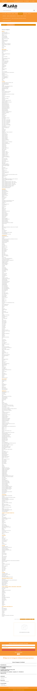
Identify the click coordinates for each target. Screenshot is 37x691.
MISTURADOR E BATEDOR (5, 337)
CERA (2, 516)
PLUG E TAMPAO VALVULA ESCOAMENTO (7, 444)
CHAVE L (3, 272)
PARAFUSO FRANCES (4, 215)
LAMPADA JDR (4, 144)
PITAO (3, 224)
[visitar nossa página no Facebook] (17, 654)
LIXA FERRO (3, 326)
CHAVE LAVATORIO (4, 273)
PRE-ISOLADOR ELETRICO (5, 161)
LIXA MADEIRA (4, 327)
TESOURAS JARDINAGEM (5, 510)
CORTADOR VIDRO (4, 283)
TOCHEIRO (3, 78)
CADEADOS (3, 198)
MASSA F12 (3, 552)
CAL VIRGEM (3, 515)
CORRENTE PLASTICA (5, 59)
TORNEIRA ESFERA (4, 472)
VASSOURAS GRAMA (4, 511)
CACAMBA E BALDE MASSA (5, 259)
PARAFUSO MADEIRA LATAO (5, 219)
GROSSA (3, 314)
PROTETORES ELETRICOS (5, 163)
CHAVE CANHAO (4, 268)
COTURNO (3, 612)
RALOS (3, 450)
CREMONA (3, 591)
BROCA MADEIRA (4, 250)
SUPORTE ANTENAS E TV (5, 172)
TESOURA (3, 370)
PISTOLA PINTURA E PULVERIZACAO (6, 347)
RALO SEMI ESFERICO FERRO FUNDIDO (7, 449)
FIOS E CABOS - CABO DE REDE (6, 120)
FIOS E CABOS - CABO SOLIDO (6, 124)
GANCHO (3, 205)
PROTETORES (3, 559)
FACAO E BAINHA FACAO (5, 304)
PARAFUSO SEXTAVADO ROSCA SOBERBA (7, 222)
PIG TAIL (3, 386)
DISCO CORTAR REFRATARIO (5, 288)
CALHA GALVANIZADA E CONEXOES (7, 410)
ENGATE (3, 428)
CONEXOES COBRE (4, 415)
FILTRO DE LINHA (4, 115)
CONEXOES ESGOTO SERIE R (5, 419)
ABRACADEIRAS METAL (5, 193)
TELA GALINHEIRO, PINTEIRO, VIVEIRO (7, 232)
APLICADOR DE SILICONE (5, 240)
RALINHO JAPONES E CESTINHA (6, 447)
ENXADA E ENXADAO (5, 297)
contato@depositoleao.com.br (19, 1)
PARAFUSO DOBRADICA (5, 213)
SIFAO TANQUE (4, 462)
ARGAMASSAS (4, 579)
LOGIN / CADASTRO (4, 1)
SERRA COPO (3, 362)
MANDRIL (3, 332)
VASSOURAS (3, 534)
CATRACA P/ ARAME (4, 264)
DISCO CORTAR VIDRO (10, 24)
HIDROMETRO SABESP (5, 433)
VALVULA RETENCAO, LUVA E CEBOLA (7, 491)
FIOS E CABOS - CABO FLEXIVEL (6, 121)
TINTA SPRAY (3, 570)
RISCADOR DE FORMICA (5, 359)
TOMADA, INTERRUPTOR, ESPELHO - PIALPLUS (8, 185)
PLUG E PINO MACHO (5, 159)
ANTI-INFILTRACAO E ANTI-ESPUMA (6, 396)
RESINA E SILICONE (4, 561)
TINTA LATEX (3, 569)
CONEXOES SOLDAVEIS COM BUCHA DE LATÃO (8, 423)
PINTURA (3, 545)
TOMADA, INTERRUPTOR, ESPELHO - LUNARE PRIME (9, 184)
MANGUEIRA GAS (4, 384)
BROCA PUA (3, 252)
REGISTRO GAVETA (4, 453)
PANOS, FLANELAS (4, 525)
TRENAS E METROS (4, 374)
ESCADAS (3, 298)
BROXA (3, 256)
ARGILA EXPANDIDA (4, 397)
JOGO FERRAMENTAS (5, 316)
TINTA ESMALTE (4, 568)
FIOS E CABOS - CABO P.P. (5, 123)
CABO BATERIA (4, 257)
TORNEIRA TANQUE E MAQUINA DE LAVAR (7, 475)
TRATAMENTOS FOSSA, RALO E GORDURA (7, 476)
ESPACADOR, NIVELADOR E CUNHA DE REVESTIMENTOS (9, 580)
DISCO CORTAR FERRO (5, 285)
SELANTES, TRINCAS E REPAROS (6, 44)
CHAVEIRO (3, 54)
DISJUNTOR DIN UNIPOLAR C (6, 108)
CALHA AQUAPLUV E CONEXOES (6, 409)
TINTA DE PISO (4, 566)
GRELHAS (3, 431)
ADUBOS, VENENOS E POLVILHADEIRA (7, 495)
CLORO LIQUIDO (4, 517)
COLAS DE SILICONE (4, 56)
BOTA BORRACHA (4, 608)
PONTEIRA (3, 73)
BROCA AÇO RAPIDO (4, 247)
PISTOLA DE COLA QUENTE (5, 346)
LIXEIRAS (3, 521)
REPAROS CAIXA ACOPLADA (5, 456)
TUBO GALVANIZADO (5, 480)
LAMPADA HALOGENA (5, 142)
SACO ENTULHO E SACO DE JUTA (6, 530)
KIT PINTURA (3, 551)
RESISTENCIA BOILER (4, 168)
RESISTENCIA (3, 167)
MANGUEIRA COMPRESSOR (5, 333)
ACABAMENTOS (4, 392)
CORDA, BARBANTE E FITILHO (6, 58)
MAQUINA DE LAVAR (4, 440)
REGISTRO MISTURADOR (5, 454)
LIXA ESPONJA (4, 325)
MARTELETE (3, 335)
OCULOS (3, 616)
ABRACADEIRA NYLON (5, 50)
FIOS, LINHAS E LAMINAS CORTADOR (7, 502)
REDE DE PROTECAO (4, 74)
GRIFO (3, 313)
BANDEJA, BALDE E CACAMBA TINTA (7, 547)
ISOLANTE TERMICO (4, 41)
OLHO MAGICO (4, 599)
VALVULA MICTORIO (4, 490)
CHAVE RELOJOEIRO (4, 275)
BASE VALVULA (4, 399)
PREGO (3, 226)
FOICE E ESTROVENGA (5, 305)
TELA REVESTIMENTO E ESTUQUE (6, 234)
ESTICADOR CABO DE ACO (5, 204)
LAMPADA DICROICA (4, 138)
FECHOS (3, 593)
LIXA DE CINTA (4, 324)
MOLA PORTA (3, 598)
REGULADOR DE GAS (5, 388)
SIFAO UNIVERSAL (4, 463)
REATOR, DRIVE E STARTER (5, 165)
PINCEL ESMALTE (4, 557)
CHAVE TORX (3, 276)
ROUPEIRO (3, 529)
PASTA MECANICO (4, 342)
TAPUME (3, 45)
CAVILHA (3, 589)
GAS (2, 382)
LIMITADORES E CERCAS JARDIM (6, 505)
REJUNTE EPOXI (4, 584)
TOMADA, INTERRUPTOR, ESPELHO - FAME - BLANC (9, 181)
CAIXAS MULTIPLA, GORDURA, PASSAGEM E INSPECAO (9, 408)
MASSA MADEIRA (4, 553)
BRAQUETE (3, 90)
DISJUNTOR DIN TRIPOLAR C (5, 106)
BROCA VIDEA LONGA (5, 254)
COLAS (3, 55)
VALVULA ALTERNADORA (5, 485)
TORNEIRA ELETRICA (4, 471)
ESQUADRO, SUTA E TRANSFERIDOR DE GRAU (8, 302)
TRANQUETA (3, 604)
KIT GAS (3, 383)
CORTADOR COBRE (4, 279)
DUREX (3, 537)
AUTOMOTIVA (4, 51)
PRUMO (3, 353)
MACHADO (3, 331)
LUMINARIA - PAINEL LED (5, 152)
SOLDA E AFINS (4, 367)
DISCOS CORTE (4, 294)
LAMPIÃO (3, 64)
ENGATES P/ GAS (4, 380)
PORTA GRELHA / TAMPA (5, 445)
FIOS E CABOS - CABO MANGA (6, 122)
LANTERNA (3, 317)
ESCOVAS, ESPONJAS (4, 519)
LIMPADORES (3, 520)
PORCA (3, 225)
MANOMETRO (4, 385)
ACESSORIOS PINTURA (5, 546)
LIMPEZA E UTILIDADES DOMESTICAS (8, 512)
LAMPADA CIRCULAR (4, 136)
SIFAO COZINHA (4, 459)
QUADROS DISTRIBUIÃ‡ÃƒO (5, 164)
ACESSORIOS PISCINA (5, 573)
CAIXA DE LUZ (4, 93)
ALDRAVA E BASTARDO (5, 587)
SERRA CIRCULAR (4, 361)
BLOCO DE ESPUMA (4, 246)
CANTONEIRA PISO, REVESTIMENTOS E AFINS (8, 200)
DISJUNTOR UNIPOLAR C (5, 110)
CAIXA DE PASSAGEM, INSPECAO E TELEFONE (8, 94)
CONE (2, 57)
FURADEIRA (3, 308)
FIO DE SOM (3, 116)
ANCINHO (3, 496)
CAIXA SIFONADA (4, 406)
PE (2, 70)
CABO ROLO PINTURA (5, 548)
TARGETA (3, 602)
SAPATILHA (3, 229)
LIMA (2, 319)
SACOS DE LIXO (4, 531)
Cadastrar (19, 649)
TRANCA (3, 603)
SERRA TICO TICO (4, 365)
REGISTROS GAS (4, 387)
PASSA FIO (3, 341)
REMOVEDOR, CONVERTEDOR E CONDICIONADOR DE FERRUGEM (10, 560)
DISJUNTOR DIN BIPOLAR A (5, 103)
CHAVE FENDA (4, 270)
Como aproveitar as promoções (5, 681)
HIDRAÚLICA (29, 13)
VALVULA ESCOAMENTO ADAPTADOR (7, 486)
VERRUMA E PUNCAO (5, 377)
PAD (2, 555)
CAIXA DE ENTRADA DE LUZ (5, 92)
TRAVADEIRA (3, 373)
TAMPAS (3, 465)
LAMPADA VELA (4, 148)
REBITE (3, 228)
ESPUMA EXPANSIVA (4, 37)
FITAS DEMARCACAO (5, 62)
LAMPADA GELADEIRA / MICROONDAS (7, 141)
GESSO (3, 39)
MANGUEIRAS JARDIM (5, 439)
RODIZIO (3, 601)
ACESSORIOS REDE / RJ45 (5, 83)
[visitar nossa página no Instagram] (19, 654)
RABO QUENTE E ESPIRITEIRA (6, 354)
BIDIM (3, 400)
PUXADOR (3, 600)
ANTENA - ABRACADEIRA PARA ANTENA (7, 86)
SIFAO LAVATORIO (4, 460)
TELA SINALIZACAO (4, 76)
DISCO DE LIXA (4, 291)
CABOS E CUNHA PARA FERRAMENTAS (7, 258)
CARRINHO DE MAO (4, 262)
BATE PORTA (3, 588)
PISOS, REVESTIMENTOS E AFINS (7, 18)
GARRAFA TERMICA (4, 309)
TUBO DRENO (4, 479)
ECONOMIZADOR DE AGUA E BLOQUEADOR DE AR (9, 426)
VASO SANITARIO (4, 492)
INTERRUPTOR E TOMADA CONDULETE (7, 132)
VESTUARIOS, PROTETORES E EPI (7, 20)
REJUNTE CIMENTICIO (5, 583)
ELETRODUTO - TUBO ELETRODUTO (7, 111)
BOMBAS (3, 402)
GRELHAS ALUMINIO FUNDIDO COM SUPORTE (8, 432)
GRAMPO (3, 207)
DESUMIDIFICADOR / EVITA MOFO (6, 518)
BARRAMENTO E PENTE (5, 88)
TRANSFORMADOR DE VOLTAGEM (6, 186)
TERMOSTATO (4, 176)
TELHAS (3, 47)
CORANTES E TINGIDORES (5, 549)
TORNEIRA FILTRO (4, 473)
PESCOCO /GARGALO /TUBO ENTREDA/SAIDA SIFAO (9, 443)
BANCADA (3, 244)
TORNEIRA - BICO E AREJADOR (6, 468)
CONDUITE (3, 97)
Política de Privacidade (4, 677)
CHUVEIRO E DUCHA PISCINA (6, 412)
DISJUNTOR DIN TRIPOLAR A (5, 105)
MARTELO (3, 336)
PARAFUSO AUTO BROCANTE (6, 211)
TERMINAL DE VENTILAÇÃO (5, 467)
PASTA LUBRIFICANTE (5, 442)
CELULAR (3, 95)
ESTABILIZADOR (4, 113)
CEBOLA (3, 411)
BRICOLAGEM (9, 13)
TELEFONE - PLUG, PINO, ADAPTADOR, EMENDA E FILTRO (9, 174)
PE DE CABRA (3, 343)
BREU (2, 52)
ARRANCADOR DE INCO (5, 498)
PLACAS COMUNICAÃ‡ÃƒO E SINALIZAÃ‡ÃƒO (8, 72)
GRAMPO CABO (4, 208)
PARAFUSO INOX (4, 216)
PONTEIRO (3, 351)
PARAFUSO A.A (4, 210)
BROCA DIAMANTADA (5, 249)
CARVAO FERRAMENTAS (5, 263)
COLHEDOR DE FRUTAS (5, 500)
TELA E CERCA (4, 231)
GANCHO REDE (4, 206)
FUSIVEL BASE (4, 129)
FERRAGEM (16, 13)
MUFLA (3, 157)
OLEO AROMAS (4, 522)
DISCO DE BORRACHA (5, 290)
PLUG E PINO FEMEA (4, 158)
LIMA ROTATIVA (4, 320)
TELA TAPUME (4, 46)
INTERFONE (3, 131)
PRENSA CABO (4, 162)
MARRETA (3, 334)
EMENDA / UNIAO (4, 427)
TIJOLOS (3, 48)
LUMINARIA (3, 150)
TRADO (3, 372)
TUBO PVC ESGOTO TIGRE (5, 481)
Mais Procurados (23, 619)
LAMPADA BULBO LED (5, 134)
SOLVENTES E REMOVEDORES (6, 564)
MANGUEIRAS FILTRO (5, 438)
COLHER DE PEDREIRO (5, 277)
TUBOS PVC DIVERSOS (5, 484)
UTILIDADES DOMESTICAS (5, 532)
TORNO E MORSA (4, 371)
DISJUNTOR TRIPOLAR (5, 109)
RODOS (3, 528)
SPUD (2, 464)
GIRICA (3, 310)
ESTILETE (3, 303)
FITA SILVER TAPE (4, 541)
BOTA (2, 607)
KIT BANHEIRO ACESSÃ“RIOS (5, 435)
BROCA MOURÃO (4, 251)
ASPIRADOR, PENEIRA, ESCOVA (6, 574)
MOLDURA (3, 42)
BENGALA (3, 89)
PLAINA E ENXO (4, 348)
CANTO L (3, 199)
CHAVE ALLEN (4, 267)
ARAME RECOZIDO (4, 242)
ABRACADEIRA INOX (4, 190)
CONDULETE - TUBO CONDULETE (6, 100)
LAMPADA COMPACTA (5, 137)
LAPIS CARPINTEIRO (4, 318)
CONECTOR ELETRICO (5, 101)
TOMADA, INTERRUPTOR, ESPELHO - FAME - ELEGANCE (9, 182)
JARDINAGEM (4, 494)
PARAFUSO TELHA (4, 223)
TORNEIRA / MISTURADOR (5, 469)
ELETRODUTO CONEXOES (5, 112)
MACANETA (3, 596)
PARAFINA (3, 69)
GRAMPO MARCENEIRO (5, 312)
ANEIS (3, 395)
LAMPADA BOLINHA (4, 133)
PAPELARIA (4, 535)
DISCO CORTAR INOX (4, 286)
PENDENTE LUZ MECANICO (5, 344)
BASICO (5, 13)
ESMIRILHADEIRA (4, 300)
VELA (2, 79)
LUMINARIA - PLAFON (5, 153)
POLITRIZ (3, 350)
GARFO (3, 503)
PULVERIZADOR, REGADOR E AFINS (6, 507)
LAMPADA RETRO (4, 147)
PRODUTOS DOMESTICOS (5, 526)
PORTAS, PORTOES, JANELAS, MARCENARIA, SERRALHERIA (19, 18)
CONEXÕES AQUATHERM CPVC (6, 414)
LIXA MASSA (3, 328)
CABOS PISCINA (4, 575)
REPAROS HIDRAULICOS (5, 457)
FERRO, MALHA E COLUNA (5, 38)
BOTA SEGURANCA (4, 609)
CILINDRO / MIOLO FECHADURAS (6, 590)
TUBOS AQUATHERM (5, 483)
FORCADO (3, 306)
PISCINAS (3, 572)
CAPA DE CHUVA (4, 610)
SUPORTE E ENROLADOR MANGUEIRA (7, 509)
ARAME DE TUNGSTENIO (5, 241)
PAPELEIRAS (3, 441)
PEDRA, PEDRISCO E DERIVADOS (6, 43)
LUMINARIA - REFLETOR (5, 154)
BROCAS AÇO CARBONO (5, 255)
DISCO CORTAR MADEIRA (5, 287)
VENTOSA (3, 376)
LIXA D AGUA (3, 323)
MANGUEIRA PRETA (4, 437)
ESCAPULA (3, 203)
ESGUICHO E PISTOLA (5, 501)
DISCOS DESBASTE (4, 295)
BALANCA (3, 243)
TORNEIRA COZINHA (4, 470)
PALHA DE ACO (4, 524)
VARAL (3, 533)
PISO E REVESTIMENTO (5, 581)
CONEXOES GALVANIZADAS (5, 420)
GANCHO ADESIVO (4, 63)
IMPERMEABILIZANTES (5, 40)
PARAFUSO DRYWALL (5, 214)
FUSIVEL (3, 128)
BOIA (2, 401)
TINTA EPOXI (3, 567)
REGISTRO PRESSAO (4, 455)
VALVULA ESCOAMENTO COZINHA (6, 487)
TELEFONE (3, 173)
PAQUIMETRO (4, 339)
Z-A (33, 619)
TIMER (3, 177)
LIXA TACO (3, 329)
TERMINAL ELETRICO (4, 175)
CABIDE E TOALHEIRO (5, 404)
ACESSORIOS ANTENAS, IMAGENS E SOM (7, 82)
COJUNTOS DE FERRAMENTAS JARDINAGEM (8, 499)
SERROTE (3, 366)
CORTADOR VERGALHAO (5, 282)
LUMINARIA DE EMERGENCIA (6, 156)
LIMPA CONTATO (4, 149)
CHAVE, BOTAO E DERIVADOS (6, 96)
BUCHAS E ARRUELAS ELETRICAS (6, 91)
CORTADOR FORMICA (5, 280)
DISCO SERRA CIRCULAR (5, 293)
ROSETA (3, 169)
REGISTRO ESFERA (4, 452)
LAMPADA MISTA (4, 145)
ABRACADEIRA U (4, 192)
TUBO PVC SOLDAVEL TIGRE (5, 482)
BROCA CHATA (4, 248)
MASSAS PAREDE (4, 554)
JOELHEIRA (3, 315)
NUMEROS (3, 67)
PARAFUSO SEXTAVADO (5, 221)
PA (2, 338)
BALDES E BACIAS (4, 514)
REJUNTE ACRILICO (4, 582)
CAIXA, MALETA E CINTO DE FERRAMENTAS (8, 260)
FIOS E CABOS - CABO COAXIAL (6, 119)
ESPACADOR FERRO (4, 36)
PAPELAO (3, 543)
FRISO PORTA (3, 595)
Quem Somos (2, 678)
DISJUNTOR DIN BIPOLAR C (5, 104)
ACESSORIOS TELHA (4, 32)
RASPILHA (3, 356)
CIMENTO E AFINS (4, 35)
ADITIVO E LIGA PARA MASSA (6, 33)
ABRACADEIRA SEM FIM (5, 191)
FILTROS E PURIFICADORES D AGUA (6, 430)
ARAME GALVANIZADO (5, 195)
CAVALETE (3, 266)
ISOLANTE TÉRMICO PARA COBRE (6, 434)
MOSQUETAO (4, 209)
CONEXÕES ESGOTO (4, 417)
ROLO (2, 562)
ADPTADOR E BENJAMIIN (5, 84)
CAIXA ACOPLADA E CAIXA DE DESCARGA (7, 405)
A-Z (31, 619)
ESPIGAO (3, 429)
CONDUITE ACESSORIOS (5, 98)
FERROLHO (3, 594)
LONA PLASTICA (4, 65)
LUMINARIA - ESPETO (5, 151)
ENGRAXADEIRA (4, 296)
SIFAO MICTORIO (4, 461)
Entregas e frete (3, 684)
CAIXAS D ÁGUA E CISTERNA (6, 407)
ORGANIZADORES (4, 68)
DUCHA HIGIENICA (4, 425)
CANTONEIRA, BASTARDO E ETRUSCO (7, 201)
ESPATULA (3, 301)
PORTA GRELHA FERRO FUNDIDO (6, 446)
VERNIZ (3, 571)
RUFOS (3, 458)
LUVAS (3, 613)
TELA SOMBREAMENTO (5, 77)
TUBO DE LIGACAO (4, 478)
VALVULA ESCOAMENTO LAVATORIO (7, 488)
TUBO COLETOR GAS (4, 389)
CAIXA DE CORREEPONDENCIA (6, 53)
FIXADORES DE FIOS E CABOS (6, 126)
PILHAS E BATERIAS (4, 71)
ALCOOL (3, 513)
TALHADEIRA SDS (4, 368)
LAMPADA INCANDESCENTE (5, 143)
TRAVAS (3, 605)
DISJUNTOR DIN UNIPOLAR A (6, 107)
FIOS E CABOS (4, 118)
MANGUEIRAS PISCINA (5, 576)
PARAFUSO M (3, 217)
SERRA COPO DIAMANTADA (5, 363)
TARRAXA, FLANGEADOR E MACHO (6, 369)
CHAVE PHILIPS (4, 274)
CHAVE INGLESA (4, 271)
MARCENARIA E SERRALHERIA (6, 597)
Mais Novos (28, 619)
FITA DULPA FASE (4, 540)
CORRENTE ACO (4, 202)
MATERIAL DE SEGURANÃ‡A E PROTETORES (8, 615)
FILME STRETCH (4, 538)
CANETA (3, 536)
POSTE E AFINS (4, 160)
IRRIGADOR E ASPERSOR (5, 504)
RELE (2, 166)
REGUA (3, 358)
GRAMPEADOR (4, 311)
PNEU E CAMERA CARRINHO (5, 349)
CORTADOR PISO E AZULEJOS (6, 281)
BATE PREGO (3, 245)
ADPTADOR (3, 393)
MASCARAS (3, 614)
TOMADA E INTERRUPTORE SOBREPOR (7, 179)
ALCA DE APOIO (4, 394)
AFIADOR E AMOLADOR (5, 236)
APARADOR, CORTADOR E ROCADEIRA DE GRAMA (8, 497)
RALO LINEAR (3, 448)
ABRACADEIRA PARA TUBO (5, 391)
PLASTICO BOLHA (4, 544)
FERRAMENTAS (20, 13)
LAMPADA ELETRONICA (5, 139)
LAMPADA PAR (4, 146)
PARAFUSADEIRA (4, 340)
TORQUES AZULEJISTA (5, 585)
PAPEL (3, 542)
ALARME (3, 85)
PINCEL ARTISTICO (4, 556)
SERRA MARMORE (4, 364)
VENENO (3, 80)
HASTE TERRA (4, 130)
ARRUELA (3, 196)
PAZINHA (3, 506)
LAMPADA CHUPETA (4, 135)
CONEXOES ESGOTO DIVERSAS (6, 418)
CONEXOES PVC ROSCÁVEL (5, 422)
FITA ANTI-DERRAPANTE (5, 61)
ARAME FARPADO (4, 194)
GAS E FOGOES (25, 13)
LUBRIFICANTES (4, 66)
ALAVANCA (3, 237)
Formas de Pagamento (4, 685)
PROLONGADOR (4, 558)
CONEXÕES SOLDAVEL (5, 424)
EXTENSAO (3, 114)
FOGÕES (3, 381)
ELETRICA (13, 13)
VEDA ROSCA (3, 493)
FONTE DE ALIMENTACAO (5, 127)
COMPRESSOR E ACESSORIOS (6, 278)
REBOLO (3, 357)
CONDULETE (3, 99)
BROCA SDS (3, 253)
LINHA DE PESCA (4, 321)
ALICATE (3, 238)
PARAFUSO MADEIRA (5, 218)
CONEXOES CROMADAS (5, 416)
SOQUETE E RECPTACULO (5, 171)
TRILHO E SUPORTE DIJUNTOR (6, 187)
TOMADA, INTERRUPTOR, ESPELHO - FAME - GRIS (8, 183)
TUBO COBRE (3, 477)
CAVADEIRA (3, 265)
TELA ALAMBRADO (4, 230)
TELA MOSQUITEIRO (4, 233)
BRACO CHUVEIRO (4, 403)
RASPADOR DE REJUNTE (5, 355)
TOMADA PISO (4, 180)
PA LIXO (3, 523)
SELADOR (3, 563)
